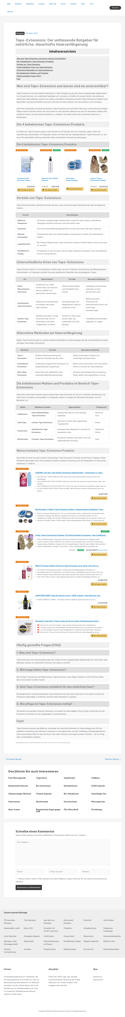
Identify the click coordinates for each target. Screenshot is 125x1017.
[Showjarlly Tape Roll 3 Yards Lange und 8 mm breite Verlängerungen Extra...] (25, 627)
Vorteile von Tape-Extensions (28, 64)
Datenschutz (98, 979)
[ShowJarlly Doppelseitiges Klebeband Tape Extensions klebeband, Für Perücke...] (74, 164)
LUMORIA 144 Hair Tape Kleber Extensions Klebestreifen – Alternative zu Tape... (69, 473)
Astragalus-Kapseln (32, 936)
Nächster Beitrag (113, 759)
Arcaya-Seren (69, 936)
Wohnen (10, 12)
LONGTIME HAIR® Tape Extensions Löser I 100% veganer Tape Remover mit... (68, 595)
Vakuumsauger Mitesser (19, 793)
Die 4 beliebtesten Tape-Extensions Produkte (35, 61)
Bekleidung (30, 4)
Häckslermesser (70, 949)
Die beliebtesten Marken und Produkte (32, 73)
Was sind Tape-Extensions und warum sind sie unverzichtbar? (41, 58)
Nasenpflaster (71, 786)
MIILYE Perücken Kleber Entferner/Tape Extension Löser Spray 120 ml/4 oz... (67, 566)
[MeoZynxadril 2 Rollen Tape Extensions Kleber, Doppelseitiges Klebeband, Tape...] (25, 516)
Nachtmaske (42, 801)
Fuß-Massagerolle (17, 778)
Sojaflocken (69, 778)
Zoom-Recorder (10, 936)
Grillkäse (95, 778)
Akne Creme (14, 809)
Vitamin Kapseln (44, 793)
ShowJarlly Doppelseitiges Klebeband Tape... (73, 179)
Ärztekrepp (96, 809)
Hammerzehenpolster (112, 936)
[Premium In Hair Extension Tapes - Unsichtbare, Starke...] (26, 164)
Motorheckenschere (111, 949)
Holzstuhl (87, 920)
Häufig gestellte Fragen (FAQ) (29, 76)
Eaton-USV (28, 928)
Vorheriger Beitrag (12, 759)
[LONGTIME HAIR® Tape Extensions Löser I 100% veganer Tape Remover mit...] (25, 602)
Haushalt (73, 4)
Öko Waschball (71, 809)
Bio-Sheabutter (71, 793)
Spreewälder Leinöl (12, 928)
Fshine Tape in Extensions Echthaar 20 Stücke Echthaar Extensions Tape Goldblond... (70, 535)
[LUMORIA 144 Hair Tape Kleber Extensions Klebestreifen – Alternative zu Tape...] (25, 479)
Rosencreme (88, 936)
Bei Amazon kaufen (27, 190)
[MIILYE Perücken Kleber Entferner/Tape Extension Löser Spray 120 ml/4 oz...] (25, 572)
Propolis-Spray (50, 949)
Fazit (18, 79)
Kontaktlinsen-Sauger (72, 941)
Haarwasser (14, 801)
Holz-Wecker (108, 920)
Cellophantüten (89, 928)
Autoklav (27, 949)
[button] (115, 8)
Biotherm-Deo (109, 941)
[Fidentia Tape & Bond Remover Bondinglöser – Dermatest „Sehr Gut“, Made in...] (50, 164)
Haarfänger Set (98, 793)
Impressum (97, 977)
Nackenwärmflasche (18, 786)
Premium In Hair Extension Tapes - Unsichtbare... (24, 179)
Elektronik (52, 4)
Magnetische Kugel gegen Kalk (48, 810)
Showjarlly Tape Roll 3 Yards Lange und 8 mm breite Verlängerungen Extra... (67, 621)
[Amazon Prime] (101, 550)
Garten (63, 4)
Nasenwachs (29, 941)
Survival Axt (88, 949)
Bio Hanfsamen (43, 786)
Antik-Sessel (49, 936)
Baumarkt (18, 4)
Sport (83, 4)
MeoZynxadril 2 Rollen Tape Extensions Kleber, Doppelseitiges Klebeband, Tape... (69, 509)
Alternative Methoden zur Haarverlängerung (35, 70)
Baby (8, 4)
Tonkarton (68, 928)
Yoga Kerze (41, 778)
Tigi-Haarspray (30, 920)
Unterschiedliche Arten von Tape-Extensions (34, 67)
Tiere (91, 4)
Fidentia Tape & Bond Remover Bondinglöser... (50, 179)
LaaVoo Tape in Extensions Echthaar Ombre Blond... (98, 179)
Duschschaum (70, 801)
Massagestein (98, 801)
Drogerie (41, 4)
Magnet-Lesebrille (90, 941)
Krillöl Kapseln (98, 786)
